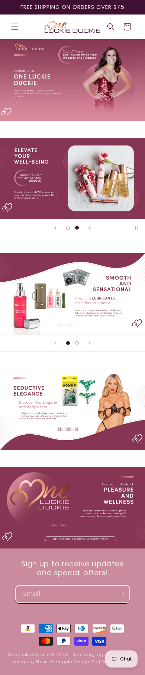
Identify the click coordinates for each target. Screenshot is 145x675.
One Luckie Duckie (29, 655)
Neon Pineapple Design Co (67, 662)
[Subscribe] (121, 594)
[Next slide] (89, 228)
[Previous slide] (55, 228)
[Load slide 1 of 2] (68, 227)
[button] (15, 27)
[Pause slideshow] (137, 228)
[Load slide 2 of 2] (76, 227)
